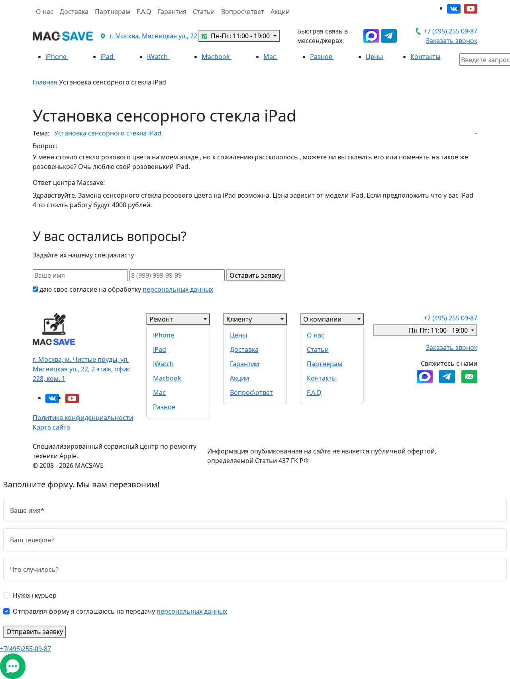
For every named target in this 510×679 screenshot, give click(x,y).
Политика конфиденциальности (83, 417)
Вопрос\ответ (242, 11)
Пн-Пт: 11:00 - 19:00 (240, 35)
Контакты (425, 56)
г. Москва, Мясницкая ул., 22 (152, 35)
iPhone (56, 56)
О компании (322, 319)
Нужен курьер (35, 595)
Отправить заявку (34, 631)
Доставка (74, 11)
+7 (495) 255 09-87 (449, 31)
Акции (280, 11)
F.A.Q (144, 11)
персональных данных (178, 289)
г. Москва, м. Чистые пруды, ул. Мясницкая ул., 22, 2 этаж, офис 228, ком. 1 (81, 369)
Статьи (204, 11)
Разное (322, 56)
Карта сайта (51, 427)
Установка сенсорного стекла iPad (107, 133)
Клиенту (239, 319)
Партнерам (112, 11)
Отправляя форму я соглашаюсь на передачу (120, 611)
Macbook (216, 56)
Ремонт (161, 319)
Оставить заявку (255, 275)
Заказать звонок (451, 40)
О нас (44, 11)
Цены (374, 56)
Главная (45, 82)
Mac (270, 56)
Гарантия (172, 11)
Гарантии (244, 363)
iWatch (158, 56)
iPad (107, 56)
